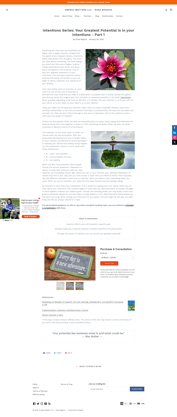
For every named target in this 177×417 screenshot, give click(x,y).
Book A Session (30, 216)
